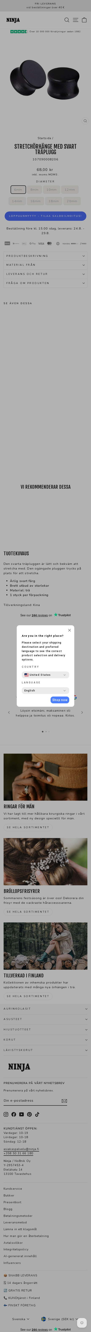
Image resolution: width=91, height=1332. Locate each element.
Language (31, 682)
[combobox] (37, 675)
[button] (69, 630)
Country (30, 666)
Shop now (60, 700)
